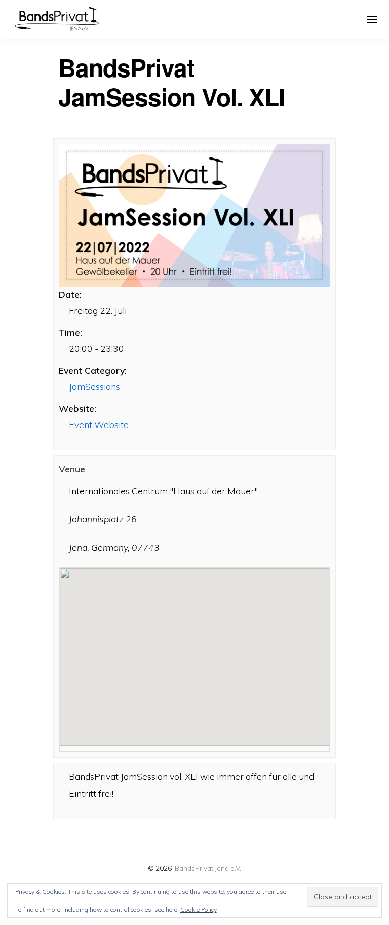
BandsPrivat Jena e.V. (208, 868)
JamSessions (94, 386)
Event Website (99, 424)
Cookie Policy (198, 909)
